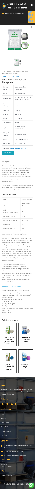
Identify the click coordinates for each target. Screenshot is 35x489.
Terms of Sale (4, 427)
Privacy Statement (6, 431)
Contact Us (4, 435)
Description (6, 161)
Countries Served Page (7, 466)
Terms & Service (5, 422)
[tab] (17, 161)
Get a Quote (8, 152)
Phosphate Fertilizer (18, 71)
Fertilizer (9, 71)
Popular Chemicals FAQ (7, 475)
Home (3, 71)
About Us (3, 418)
